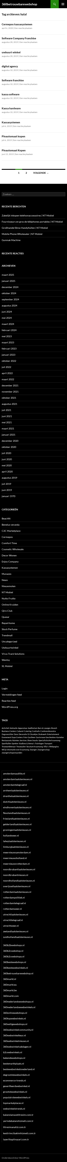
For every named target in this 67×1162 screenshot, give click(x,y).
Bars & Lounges (44, 728)
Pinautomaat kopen (13, 136)
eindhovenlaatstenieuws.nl (17, 807)
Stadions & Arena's (27, 743)
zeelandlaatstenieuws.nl (15, 931)
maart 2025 (8, 274)
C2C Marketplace (11, 530)
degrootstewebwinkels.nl (16, 1074)
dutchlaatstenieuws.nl (14, 801)
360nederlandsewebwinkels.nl (19, 1007)
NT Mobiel (7, 592)
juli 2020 (6, 453)
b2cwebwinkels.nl (12, 1052)
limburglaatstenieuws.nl (16, 846)
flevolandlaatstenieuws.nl (16, 813)
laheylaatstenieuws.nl (14, 841)
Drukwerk (42, 734)
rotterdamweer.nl (12, 908)
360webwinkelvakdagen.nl (17, 1046)
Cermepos (7, 536)
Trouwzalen (21, 746)
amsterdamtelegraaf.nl (15, 784)
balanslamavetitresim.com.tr (18, 1114)
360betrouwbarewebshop (19, 4)
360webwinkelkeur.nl (14, 1035)
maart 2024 (8, 323)
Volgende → (41, 172)
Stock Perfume (9, 629)
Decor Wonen (9, 555)
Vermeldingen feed (12, 694)
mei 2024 (7, 317)
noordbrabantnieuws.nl (15, 875)
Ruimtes (15, 740)
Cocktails (36, 731)
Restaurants (7, 740)
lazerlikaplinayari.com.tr (16, 1139)
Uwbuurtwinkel (10, 647)
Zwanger (33, 749)
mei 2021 (7, 422)
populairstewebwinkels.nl (16, 1097)
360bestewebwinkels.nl (15, 967)
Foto (25, 737)
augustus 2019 (9, 477)
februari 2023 (9, 348)
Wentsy (6, 659)
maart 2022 (8, 379)
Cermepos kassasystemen (17, 24)
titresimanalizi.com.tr (14, 1127)
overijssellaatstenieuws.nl (16, 886)
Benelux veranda (10, 524)
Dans (16, 734)
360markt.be (10, 990)
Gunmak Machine (11, 240)
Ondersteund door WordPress (15, 1158)
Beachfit (6, 518)
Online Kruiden (10, 604)
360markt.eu (10, 984)
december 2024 (10, 287)
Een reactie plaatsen (23, 28)
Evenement (6, 737)
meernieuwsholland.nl (15, 858)
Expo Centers (17, 737)
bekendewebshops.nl (14, 1057)
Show (29, 740)
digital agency (10, 66)
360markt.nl (9, 979)
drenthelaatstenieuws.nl (16, 796)
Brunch (54, 728)
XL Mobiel (7, 666)
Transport (48, 743)
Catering (27, 731)
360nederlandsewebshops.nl (18, 1001)
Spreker (15, 743)
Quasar (5, 616)
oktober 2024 (9, 293)
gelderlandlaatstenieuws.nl (17, 824)
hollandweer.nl (11, 835)
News (5, 580)
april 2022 (7, 373)
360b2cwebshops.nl (13, 956)
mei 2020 (7, 465)
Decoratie (23, 734)
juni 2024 (7, 311)
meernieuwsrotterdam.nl (16, 863)
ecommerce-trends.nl (14, 1080)
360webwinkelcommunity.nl (18, 1029)
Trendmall (7, 635)
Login (5, 688)
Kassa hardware (11, 108)
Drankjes (34, 734)
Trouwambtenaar (9, 746)
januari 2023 (8, 354)
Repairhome (8, 623)
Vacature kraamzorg (34, 746)
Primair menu (63, 4)
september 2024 (10, 299)
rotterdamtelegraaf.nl (14, 903)
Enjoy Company (10, 561)
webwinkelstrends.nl (14, 1108)
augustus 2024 (9, 305)
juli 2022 (6, 367)
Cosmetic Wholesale (13, 549)
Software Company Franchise (19, 38)
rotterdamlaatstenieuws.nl (17, 891)
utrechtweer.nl (11, 925)
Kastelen (60, 737)
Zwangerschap (43, 749)
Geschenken (51, 737)
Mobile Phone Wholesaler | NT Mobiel (22, 233)
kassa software (10, 94)
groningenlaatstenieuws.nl (17, 829)
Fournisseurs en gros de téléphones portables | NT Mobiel (32, 221)
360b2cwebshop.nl (13, 950)
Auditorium (32, 728)
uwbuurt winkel (11, 52)
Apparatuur (22, 728)
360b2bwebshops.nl (14, 945)
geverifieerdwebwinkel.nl (16, 1086)
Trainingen (39, 743)
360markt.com (11, 995)
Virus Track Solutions (13, 653)
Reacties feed (9, 700)
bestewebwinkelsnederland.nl (19, 1069)
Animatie (14, 728)
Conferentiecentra (48, 731)
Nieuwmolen (8, 586)
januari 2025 (8, 280)
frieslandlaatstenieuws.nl (16, 818)
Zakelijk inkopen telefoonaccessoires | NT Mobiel (28, 215)
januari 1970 (8, 496)
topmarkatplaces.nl (13, 1103)
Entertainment (53, 734)
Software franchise (13, 80)
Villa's (46, 746)
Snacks (35, 740)
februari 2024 (9, 330)
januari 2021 (8, 434)
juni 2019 (7, 490)
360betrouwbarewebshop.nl (18, 973)
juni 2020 (7, 459)
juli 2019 (6, 483)
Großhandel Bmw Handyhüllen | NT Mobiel (25, 227)
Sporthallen (6, 743)
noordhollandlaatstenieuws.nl (19, 880)
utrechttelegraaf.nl (13, 920)
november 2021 (10, 391)
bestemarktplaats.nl (13, 1063)
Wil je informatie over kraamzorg (15, 749)
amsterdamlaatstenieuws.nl (17, 779)
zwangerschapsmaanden (12, 753)
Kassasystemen (11, 122)
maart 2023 (8, 342)
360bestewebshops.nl (14, 962)
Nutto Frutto (8, 598)
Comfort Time (9, 543)
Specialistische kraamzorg (49, 740)
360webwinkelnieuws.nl (16, 1041)
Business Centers (9, 731)
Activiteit (5, 728)
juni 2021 (7, 416)
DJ (28, 734)
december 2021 (10, 385)
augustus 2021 (9, 403)
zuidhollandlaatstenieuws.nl (18, 937)
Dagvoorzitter (7, 734)
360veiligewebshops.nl (15, 1024)
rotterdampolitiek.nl (14, 897)
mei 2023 (7, 336)
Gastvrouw (40, 737)
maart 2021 (8, 428)
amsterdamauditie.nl (14, 773)
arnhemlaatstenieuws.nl (16, 790)
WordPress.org (10, 706)
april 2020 (7, 471)
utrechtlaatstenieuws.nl (15, 914)
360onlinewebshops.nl (15, 1012)
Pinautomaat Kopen (14, 150)
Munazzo (6, 573)
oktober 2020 (9, 446)
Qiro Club (7, 610)
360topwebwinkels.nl (14, 1018)
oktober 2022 (9, 360)
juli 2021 (6, 410)
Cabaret (20, 731)
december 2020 (10, 440)
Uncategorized (9, 641)
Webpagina (54, 746)
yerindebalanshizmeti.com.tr (18, 1120)
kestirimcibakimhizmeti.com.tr (19, 1133)
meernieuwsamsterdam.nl (17, 852)
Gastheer (31, 737)
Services (23, 740)
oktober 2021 (9, 397)
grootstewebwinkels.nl (15, 1091)
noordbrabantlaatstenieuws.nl (19, 869)
